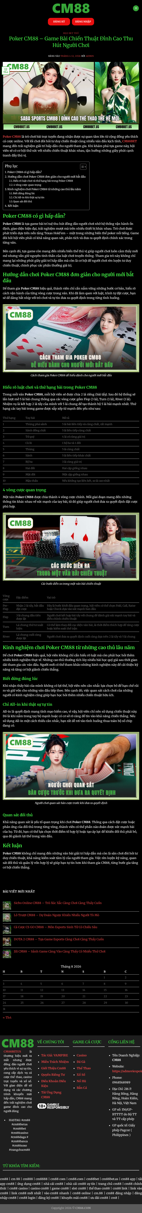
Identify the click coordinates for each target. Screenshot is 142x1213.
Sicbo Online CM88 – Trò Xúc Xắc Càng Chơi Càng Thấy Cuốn (58, 903)
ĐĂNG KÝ (59, 21)
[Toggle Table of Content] (81, 167)
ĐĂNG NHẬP (83, 21)
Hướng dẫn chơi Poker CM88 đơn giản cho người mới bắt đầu (47, 176)
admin (90, 56)
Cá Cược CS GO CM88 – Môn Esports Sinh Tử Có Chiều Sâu (55, 927)
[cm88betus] (71, 8)
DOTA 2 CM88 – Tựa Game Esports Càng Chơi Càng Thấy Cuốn (59, 939)
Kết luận (13, 205)
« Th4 (7, 1017)
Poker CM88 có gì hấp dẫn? (24, 172)
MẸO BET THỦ (71, 33)
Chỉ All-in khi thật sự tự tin (28, 197)
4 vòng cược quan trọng (27, 184)
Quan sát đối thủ (22, 201)
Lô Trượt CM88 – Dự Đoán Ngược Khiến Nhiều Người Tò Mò (56, 915)
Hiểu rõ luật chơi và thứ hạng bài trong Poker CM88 (43, 180)
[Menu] (136, 8)
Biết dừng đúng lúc (24, 193)
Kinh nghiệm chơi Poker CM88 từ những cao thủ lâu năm (44, 189)
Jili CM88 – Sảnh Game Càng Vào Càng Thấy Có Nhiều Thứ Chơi (59, 951)
